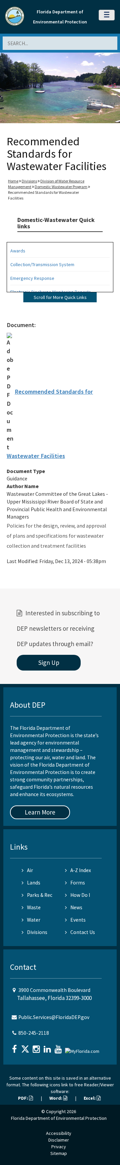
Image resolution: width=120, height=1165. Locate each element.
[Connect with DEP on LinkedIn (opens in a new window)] (48, 1047)
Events (78, 920)
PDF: (23, 1098)
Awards (17, 251)
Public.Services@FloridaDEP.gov (53, 1017)
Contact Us (82, 932)
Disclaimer (58, 1140)
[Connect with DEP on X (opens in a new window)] (26, 1047)
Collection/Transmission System (42, 264)
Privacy (58, 1147)
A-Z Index (80, 870)
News (76, 907)
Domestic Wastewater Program (61, 186)
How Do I (80, 895)
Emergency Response (32, 278)
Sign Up (48, 662)
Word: (56, 1098)
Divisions (29, 180)
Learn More (40, 812)
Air (30, 870)
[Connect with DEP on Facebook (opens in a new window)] (15, 1047)
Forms (77, 882)
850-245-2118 (33, 1033)
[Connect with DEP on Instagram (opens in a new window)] (37, 1047)
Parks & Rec (39, 895)
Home (13, 180)
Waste (34, 907)
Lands (33, 882)
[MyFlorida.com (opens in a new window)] (83, 1048)
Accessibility (58, 1133)
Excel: (90, 1098)
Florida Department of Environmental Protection (59, 1118)
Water (33, 920)
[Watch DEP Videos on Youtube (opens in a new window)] (59, 1047)
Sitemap (58, 1153)
